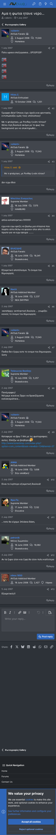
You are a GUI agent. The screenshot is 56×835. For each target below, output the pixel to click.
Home (4, 771)
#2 (53, 108)
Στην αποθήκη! (22, 473)
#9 (53, 432)
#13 (52, 589)
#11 (52, 517)
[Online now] (7, 36)
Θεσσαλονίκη (21, 259)
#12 (52, 555)
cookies (29, 799)
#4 (53, 215)
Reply (51, 85)
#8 (53, 388)
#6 (53, 306)
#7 (53, 347)
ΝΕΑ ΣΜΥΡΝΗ (22, 300)
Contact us (7, 782)
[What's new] (45, 4)
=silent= (8, 18)
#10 (52, 479)
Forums (5, 776)
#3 (53, 161)
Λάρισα (48, 582)
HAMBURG (20, 209)
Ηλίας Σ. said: (10, 167)
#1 (53, 48)
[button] (5, 4)
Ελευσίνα (19, 510)
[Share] (49, 48)
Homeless (20, 41)
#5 (53, 266)
